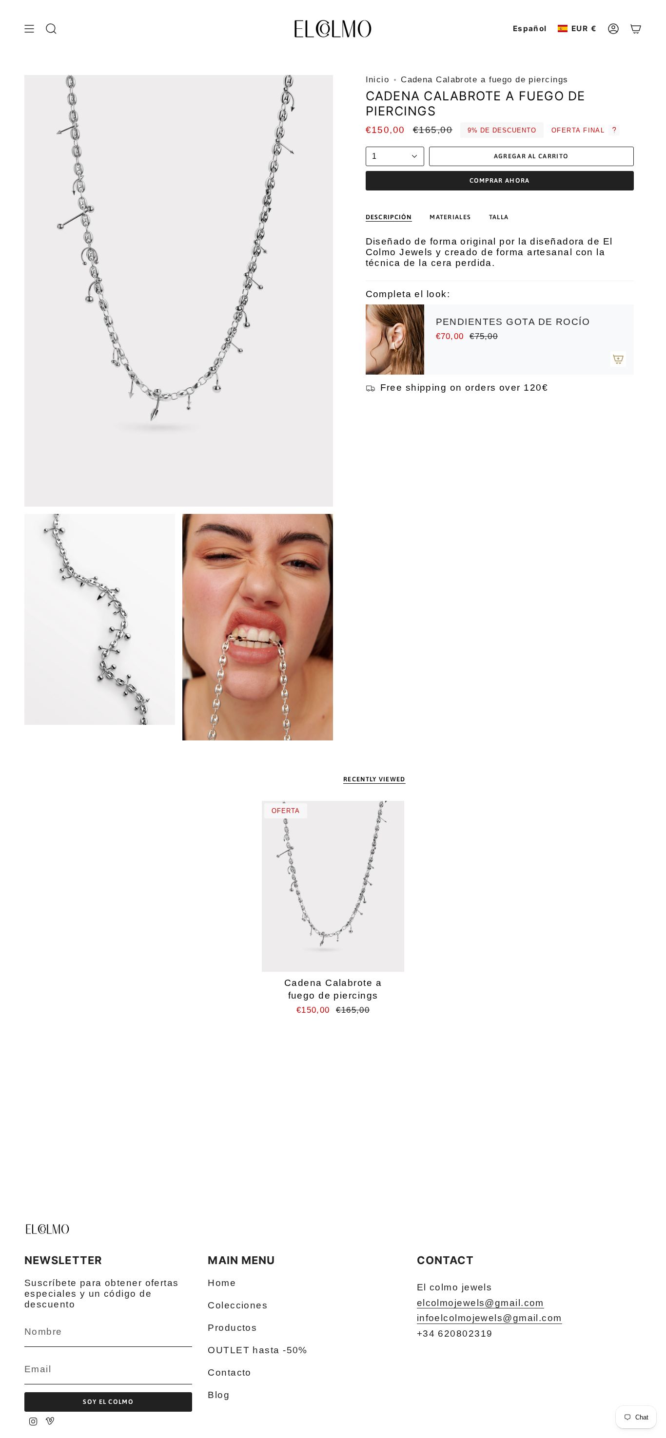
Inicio (378, 79)
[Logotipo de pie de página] (47, 1229)
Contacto (230, 1372)
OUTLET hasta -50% (257, 1350)
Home (222, 1283)
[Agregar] (618, 359)
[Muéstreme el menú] (29, 29)
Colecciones (238, 1305)
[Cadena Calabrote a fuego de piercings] (333, 886)
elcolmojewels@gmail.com (480, 1303)
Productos (232, 1328)
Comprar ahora (500, 180)
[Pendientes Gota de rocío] (395, 339)
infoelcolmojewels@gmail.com (489, 1318)
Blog (219, 1395)
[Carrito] (636, 29)
